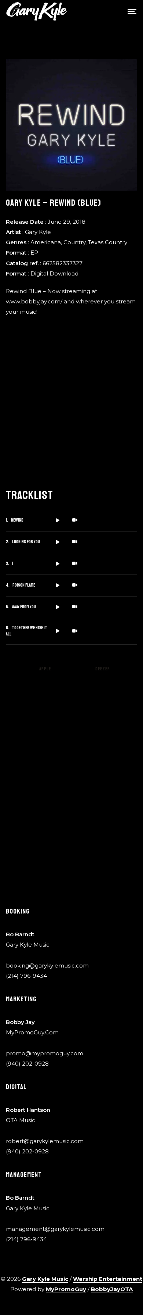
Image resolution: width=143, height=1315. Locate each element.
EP (34, 252)
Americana (45, 242)
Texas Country (107, 242)
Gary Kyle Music (45, 1278)
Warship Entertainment (107, 1278)
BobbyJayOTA (112, 1289)
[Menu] (132, 11)
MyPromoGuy (66, 1289)
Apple (45, 669)
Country (74, 242)
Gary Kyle (38, 231)
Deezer (102, 669)
